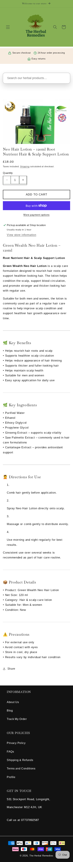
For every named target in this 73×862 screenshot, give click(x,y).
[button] (8, 27)
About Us (13, 702)
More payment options (36, 215)
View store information (21, 234)
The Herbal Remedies (41, 856)
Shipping (24, 167)
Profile (11, 777)
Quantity (8, 172)
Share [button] (11, 668)
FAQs (10, 751)
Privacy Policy (16, 742)
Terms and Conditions (21, 768)
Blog (10, 710)
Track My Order (17, 718)
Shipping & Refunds (20, 759)
